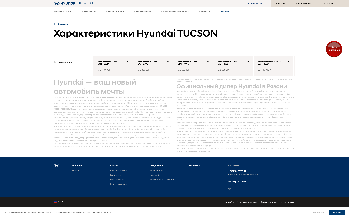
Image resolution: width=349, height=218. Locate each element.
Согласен (337, 212)
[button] (256, 3)
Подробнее (318, 212)
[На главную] (65, 3)
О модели (62, 24)
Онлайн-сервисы (142, 11)
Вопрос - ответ (239, 181)
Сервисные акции (118, 170)
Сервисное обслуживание (174, 11)
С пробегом (205, 11)
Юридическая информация (247, 202)
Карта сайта (229, 202)
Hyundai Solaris (67, 120)
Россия (60, 202)
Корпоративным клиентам (162, 179)
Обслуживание (117, 179)
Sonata (140, 129)
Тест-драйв (328, 3)
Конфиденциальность (269, 202)
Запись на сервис (303, 3)
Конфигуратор (89, 11)
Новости (225, 11)
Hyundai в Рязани (74, 123)
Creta (56, 120)
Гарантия (114, 175)
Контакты (280, 3)
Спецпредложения (115, 11)
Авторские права (287, 202)
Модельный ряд (61, 11)
